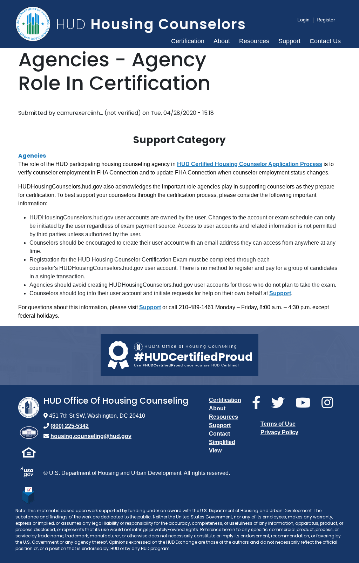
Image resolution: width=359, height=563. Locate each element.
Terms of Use (278, 424)
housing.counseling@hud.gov (90, 436)
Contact (219, 434)
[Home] (35, 23)
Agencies (32, 156)
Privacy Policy (279, 432)
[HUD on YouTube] (306, 403)
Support (289, 41)
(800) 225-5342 (69, 426)
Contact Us (325, 41)
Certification (187, 41)
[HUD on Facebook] (259, 403)
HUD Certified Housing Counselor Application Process (249, 164)
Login (303, 19)
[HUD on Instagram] (329, 403)
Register (326, 19)
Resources (254, 41)
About (222, 41)
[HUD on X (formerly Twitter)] (280, 403)
